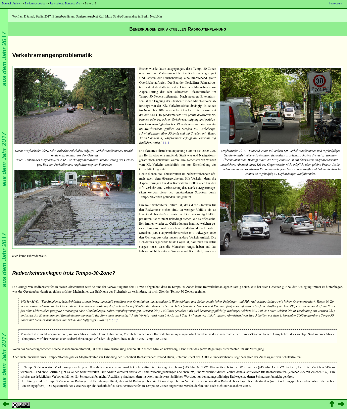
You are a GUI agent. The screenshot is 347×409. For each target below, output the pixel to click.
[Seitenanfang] (332, 404)
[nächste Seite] (341, 404)
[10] (115, 320)
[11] (166, 142)
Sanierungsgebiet (35, 3)
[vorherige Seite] (6, 404)
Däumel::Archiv (11, 3)
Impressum (335, 3)
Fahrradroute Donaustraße (65, 3)
